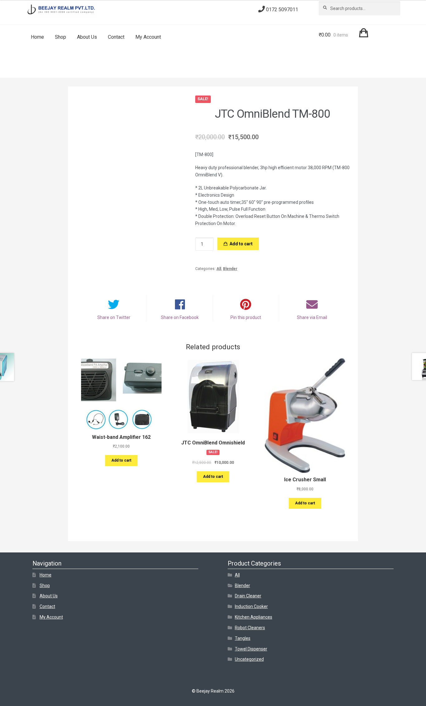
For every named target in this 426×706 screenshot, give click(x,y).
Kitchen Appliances (253, 617)
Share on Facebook (180, 317)
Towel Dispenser (251, 648)
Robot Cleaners (250, 627)
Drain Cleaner (248, 595)
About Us (87, 37)
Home (37, 37)
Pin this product (245, 317)
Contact (116, 37)
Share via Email (312, 317)
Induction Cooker (251, 606)
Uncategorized (249, 659)
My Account (148, 37)
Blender (230, 269)
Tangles (242, 638)
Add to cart (241, 243)
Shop (60, 37)
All (218, 269)
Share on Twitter (113, 317)
